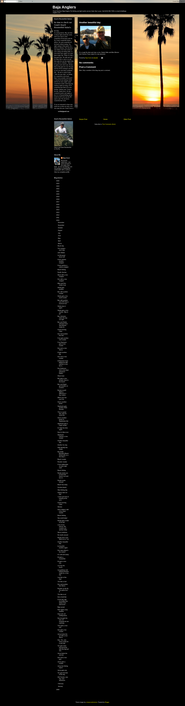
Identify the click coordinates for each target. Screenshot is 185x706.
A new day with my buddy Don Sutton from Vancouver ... (63, 602)
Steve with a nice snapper (63, 275)
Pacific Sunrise (62, 272)
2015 (58, 207)
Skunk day (61, 246)
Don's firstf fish (62, 597)
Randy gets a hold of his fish (63, 521)
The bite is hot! (62, 581)
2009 (58, 689)
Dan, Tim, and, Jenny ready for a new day (63, 641)
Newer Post (83, 119)
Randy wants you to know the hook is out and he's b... (63, 475)
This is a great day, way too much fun (62, 413)
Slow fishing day (62, 490)
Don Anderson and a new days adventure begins (63, 371)
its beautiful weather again (63, 546)
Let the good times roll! (61, 256)
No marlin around (63, 535)
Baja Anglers (64, 7)
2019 (58, 196)
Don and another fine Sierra (63, 585)
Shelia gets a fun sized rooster (63, 296)
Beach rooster (62, 459)
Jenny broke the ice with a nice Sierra (63, 635)
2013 (58, 212)
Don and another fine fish (63, 334)
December (61, 222)
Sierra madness (62, 532)
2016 (58, 204)
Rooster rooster (62, 462)
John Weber (61, 252)
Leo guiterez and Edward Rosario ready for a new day (63, 572)
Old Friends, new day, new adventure (63, 678)
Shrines (60, 507)
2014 (58, 209)
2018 (58, 199)
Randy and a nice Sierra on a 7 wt (63, 538)
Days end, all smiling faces (62, 614)
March (60, 243)
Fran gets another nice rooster (63, 338)
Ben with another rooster (63, 292)
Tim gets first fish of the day (63, 673)
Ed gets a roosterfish (61, 558)
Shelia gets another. (61, 288)
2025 (58, 181)
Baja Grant (66, 158)
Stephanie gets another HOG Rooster (62, 407)
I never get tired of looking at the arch (63, 498)
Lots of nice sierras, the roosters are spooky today (62, 527)
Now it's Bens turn (63, 432)
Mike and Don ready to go (62, 284)
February (61, 683)
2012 (58, 215)
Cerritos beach (62, 487)
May (59, 238)
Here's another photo (62, 402)
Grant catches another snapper (62, 261)
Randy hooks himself (62, 481)
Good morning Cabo (62, 330)
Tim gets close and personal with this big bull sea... (63, 648)
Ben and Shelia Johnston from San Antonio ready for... (63, 324)
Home (105, 119)
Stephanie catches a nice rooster (63, 436)
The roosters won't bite (61, 249)
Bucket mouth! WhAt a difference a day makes (62, 392)
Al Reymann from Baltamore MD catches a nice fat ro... (63, 363)
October (60, 228)
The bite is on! (62, 594)
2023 (58, 186)
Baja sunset (61, 607)
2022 (58, 188)
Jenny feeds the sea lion (62, 654)
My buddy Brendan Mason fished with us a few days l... (63, 454)
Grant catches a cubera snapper (63, 266)
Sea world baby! (62, 518)
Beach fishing (62, 269)
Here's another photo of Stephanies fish (63, 419)
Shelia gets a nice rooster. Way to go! (63, 312)
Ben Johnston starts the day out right (62, 317)
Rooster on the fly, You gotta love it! (63, 590)
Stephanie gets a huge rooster (63, 424)
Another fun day (62, 445)
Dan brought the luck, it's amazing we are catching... (63, 620)
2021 (58, 191)
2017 (58, 202)
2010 (58, 220)
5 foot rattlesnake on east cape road (63, 466)
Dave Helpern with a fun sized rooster (63, 511)
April (59, 241)
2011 (58, 217)
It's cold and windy (63, 554)
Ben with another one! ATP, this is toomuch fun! (63, 301)
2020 (58, 194)
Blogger (107, 702)
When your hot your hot (62, 398)
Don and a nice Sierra (62, 349)
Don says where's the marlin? (63, 551)
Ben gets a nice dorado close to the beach (63, 380)
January (60, 686)
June (59, 235)
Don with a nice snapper (62, 279)
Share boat (61, 376)
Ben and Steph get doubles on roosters (63, 386)
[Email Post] (102, 58)
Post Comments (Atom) (109, 124)
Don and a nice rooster (62, 357)
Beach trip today (62, 484)
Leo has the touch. (61, 566)
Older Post (127, 119)
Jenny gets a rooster (61, 662)
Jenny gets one (62, 670)
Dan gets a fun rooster (62, 630)
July (59, 233)
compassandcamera (91, 702)
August (60, 230)
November (61, 225)
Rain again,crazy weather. (63, 610)
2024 (58, 183)
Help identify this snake (63, 448)
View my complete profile (61, 172)
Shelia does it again (62, 307)
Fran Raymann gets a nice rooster (62, 344)
